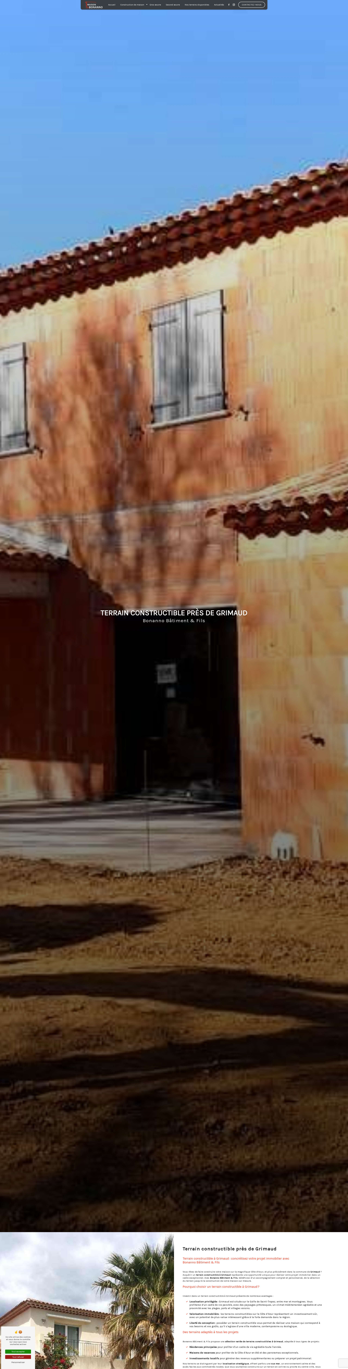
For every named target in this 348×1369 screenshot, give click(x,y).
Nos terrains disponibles (197, 4)
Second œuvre (173, 4)
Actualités (219, 4)
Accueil (111, 4)
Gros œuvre (155, 4)
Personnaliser (18, 1362)
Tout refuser (18, 1357)
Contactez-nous (252, 4)
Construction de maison (132, 4)
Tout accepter (18, 1351)
